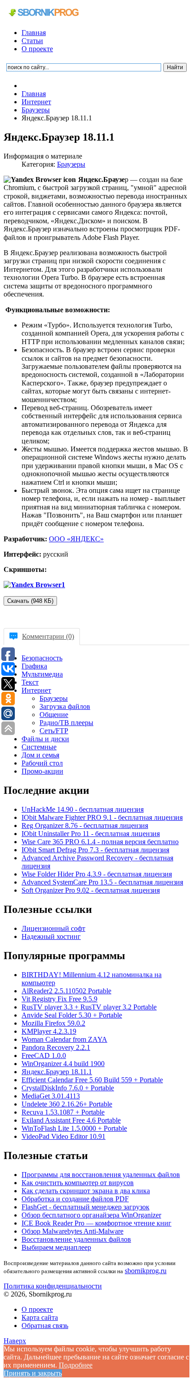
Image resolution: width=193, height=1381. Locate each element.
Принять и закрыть (33, 1373)
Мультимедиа (42, 674)
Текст (30, 682)
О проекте (37, 49)
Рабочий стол (42, 763)
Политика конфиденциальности (53, 1286)
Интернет (36, 690)
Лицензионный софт (53, 928)
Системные (39, 747)
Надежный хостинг (51, 936)
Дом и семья (40, 755)
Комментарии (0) (48, 636)
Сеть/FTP (53, 731)
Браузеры (71, 164)
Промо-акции (42, 771)
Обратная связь (45, 1325)
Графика (34, 666)
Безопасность (42, 658)
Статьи (32, 40)
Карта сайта (40, 1317)
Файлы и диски (45, 739)
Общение (53, 714)
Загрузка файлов (64, 706)
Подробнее (75, 1365)
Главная (34, 32)
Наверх (15, 1341)
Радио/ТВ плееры (66, 722)
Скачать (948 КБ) (30, 601)
